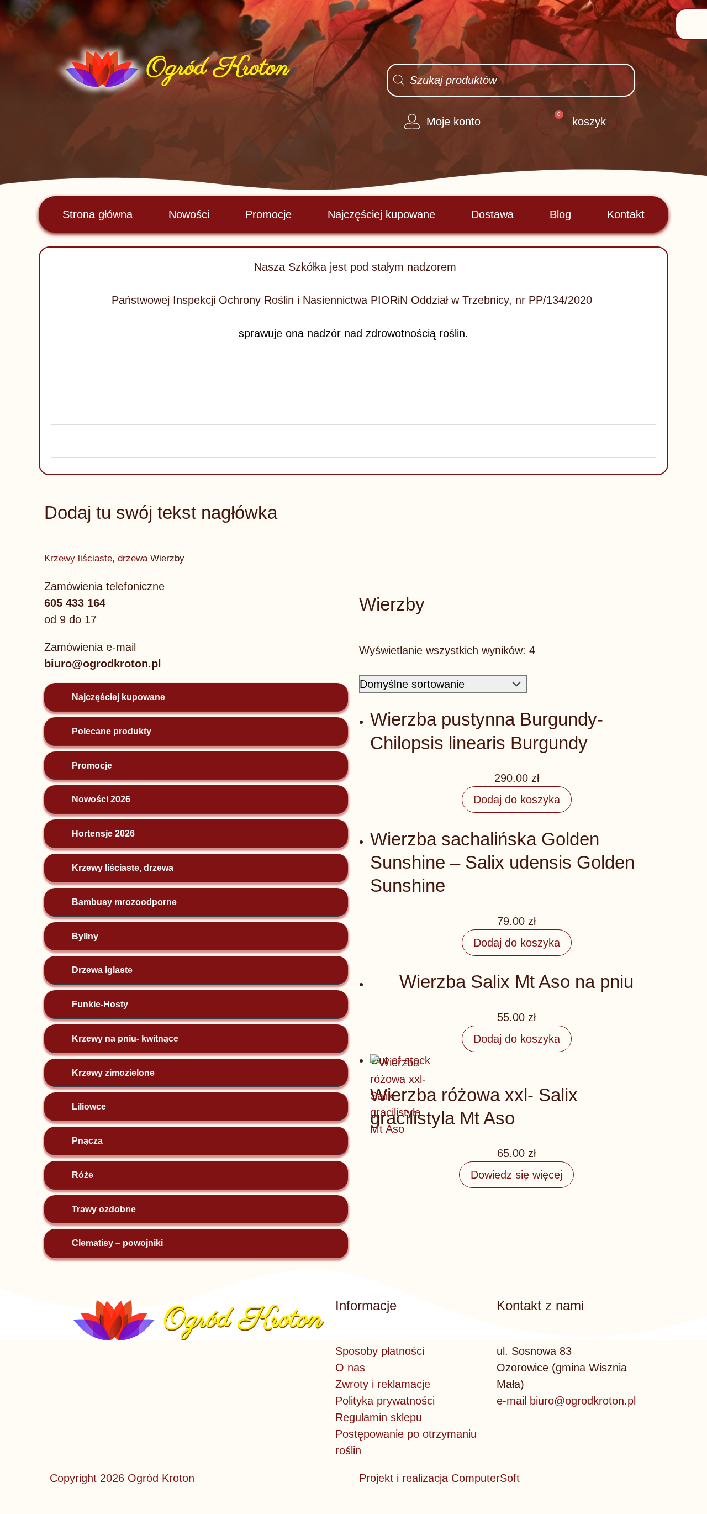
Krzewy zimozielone (113, 1072)
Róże (82, 1175)
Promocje (268, 214)
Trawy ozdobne (104, 1209)
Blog (560, 214)
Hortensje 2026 (103, 833)
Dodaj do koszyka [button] (516, 799)
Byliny (85, 936)
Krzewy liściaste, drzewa (95, 558)
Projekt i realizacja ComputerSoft (439, 1478)
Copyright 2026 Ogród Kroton (122, 1478)
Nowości (188, 214)
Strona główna (97, 214)
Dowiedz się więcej (516, 1175)
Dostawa (492, 214)
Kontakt (626, 214)
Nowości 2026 (101, 799)
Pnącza (87, 1140)
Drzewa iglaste (102, 970)
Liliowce (89, 1106)
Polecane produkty (111, 731)
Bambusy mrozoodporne (124, 902)
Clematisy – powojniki (117, 1243)
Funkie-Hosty (100, 1004)
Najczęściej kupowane (381, 214)
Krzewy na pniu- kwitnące (125, 1038)
